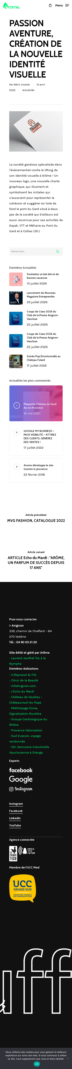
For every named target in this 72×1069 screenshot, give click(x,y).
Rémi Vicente (22, 84)
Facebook (16, 811)
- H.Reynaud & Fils (23, 675)
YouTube (15, 825)
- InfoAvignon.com (22, 686)
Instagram (16, 804)
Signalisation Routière (25, 714)
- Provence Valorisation (25, 730)
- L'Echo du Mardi (21, 691)
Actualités (28, 90)
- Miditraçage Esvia (23, 708)
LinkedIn (15, 818)
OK (37, 1064)
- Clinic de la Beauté (23, 680)
